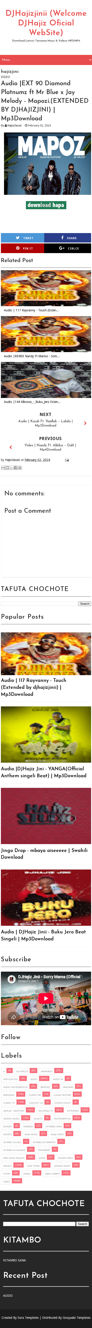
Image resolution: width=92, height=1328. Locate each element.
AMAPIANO (46, 1071)
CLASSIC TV (9, 1102)
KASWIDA (28, 1126)
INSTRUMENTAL (62, 1118)
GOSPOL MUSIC (11, 1118)
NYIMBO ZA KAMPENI (44, 1142)
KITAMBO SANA (54, 1126)
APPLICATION (10, 1079)
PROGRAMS (44, 1150)
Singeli (7, 1165)
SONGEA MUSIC (62, 1165)
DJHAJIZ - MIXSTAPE (13, 1110)
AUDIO (33, 1079)
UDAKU (27, 1173)
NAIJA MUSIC (31, 1134)
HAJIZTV (38, 1118)
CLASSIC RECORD (62, 1095)
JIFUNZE (7, 1126)
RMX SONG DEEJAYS (13, 1157)
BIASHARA (68, 1087)
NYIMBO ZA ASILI (12, 1142)
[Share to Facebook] (15, 467)
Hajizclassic (15, 125)
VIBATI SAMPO (52, 1173)
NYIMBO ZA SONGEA (14, 1150)
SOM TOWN (33, 1165)
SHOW (42, 1157)
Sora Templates (28, 1317)
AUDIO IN (58, 1079)
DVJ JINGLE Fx (45, 1110)
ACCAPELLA (22, 1071)
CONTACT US (36, 1102)
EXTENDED (73, 1110)
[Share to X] (11, 467)
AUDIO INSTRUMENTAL (15, 1087)
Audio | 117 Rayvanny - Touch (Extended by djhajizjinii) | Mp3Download (33, 687)
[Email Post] (66, 460)
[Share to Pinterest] (20, 467)
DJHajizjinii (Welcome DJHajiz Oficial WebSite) (46, 23)
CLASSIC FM (35, 1095)
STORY (6, 1173)
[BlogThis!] (7, 467)
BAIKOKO (45, 1087)
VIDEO (6, 1181)
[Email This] (3, 467)
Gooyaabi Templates (76, 1317)
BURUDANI (9, 1095)
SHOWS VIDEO (65, 1157)
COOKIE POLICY (62, 1102)
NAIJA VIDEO (57, 1134)
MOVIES (7, 1134)
